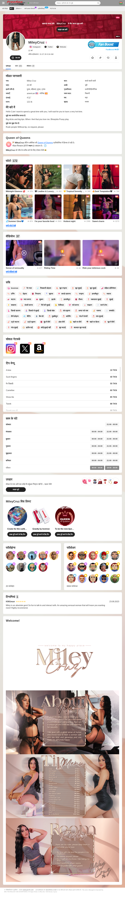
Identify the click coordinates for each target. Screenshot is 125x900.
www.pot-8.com (28, 890)
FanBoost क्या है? (112, 50)
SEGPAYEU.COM (51, 890)
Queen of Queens (45, 143)
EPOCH (40, 890)
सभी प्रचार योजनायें (29, 8)
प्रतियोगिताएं (41, 8)
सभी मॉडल (5, 8)
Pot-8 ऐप (53, 8)
